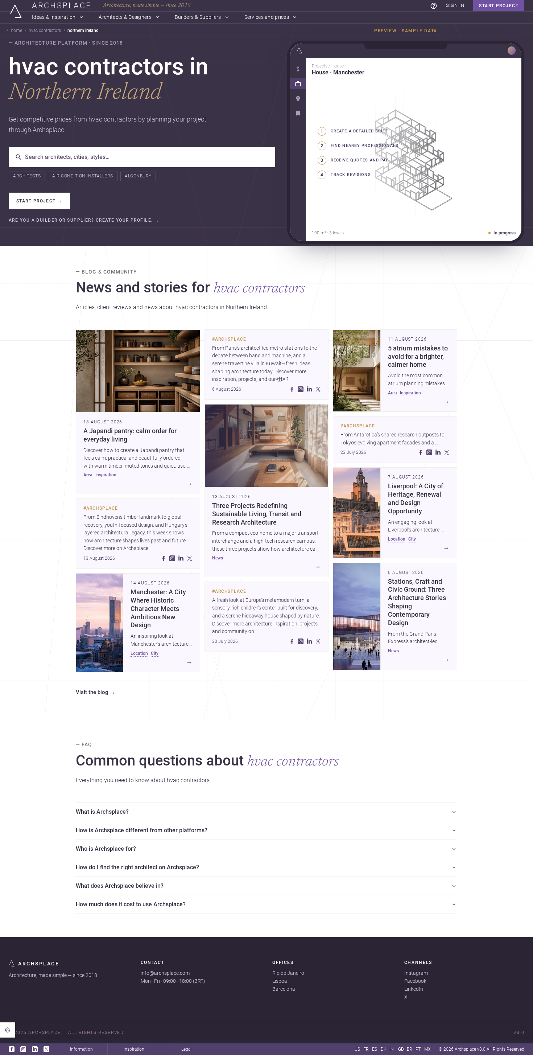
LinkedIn (413, 989)
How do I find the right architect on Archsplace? (137, 867)
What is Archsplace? (102, 811)
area (87, 475)
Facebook (415, 981)
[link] (433, 5)
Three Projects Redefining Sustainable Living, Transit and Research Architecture (256, 514)
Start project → (39, 201)
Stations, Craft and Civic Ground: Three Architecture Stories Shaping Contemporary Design (417, 602)
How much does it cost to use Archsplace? (131, 904)
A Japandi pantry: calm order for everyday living (130, 435)
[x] (190, 558)
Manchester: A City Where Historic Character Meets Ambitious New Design (158, 608)
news (217, 558)
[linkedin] (181, 558)
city (154, 653)
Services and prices (266, 17)
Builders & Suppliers (198, 17)
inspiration (105, 475)
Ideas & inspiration (53, 17)
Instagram (416, 973)
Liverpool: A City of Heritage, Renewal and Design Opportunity (415, 499)
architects (27, 175)
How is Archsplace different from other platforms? (141, 830)
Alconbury (138, 175)
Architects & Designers (125, 17)
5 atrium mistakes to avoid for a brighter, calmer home (418, 357)
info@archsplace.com (165, 973)
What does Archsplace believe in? (120, 885)
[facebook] (163, 558)
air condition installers (82, 175)
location (139, 653)
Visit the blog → (95, 692)
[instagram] (172, 558)
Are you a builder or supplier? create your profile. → (84, 220)
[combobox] (147, 157)
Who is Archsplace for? (106, 848)
